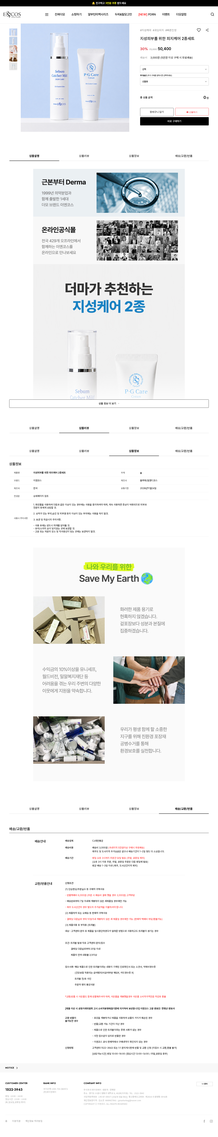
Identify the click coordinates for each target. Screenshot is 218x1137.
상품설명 (34, 156)
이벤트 (166, 14)
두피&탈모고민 (123, 14)
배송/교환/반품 (183, 156)
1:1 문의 (204, 1084)
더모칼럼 (181, 14)
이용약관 (16, 1121)
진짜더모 (60, 14)
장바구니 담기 (157, 111)
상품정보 (134, 156)
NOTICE (9, 1067)
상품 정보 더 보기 (108, 403)
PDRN (147, 14)
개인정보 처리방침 (33, 1121)
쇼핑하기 (76, 14)
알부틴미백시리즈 (98, 14)
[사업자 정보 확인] (120, 1096)
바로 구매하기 (174, 121)
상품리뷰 (84, 156)
